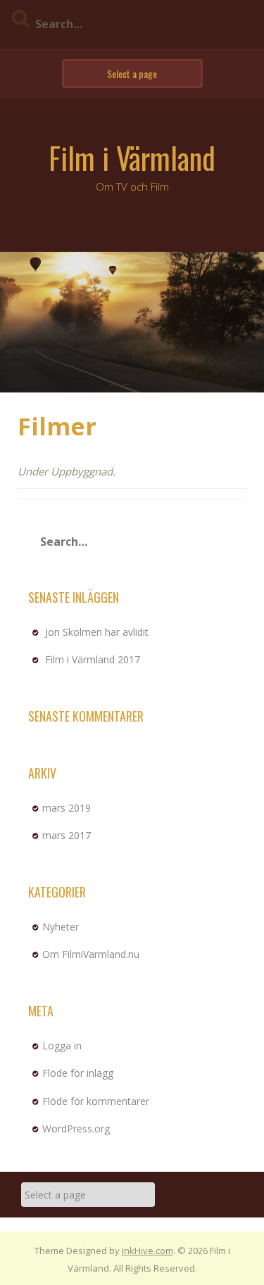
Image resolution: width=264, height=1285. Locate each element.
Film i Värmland (132, 157)
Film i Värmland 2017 (92, 659)
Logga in (62, 1045)
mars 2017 (66, 835)
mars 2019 (66, 807)
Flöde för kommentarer (95, 1101)
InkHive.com (147, 1250)
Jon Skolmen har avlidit (97, 632)
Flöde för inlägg (77, 1073)
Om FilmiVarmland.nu (90, 954)
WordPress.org (76, 1128)
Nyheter (60, 926)
